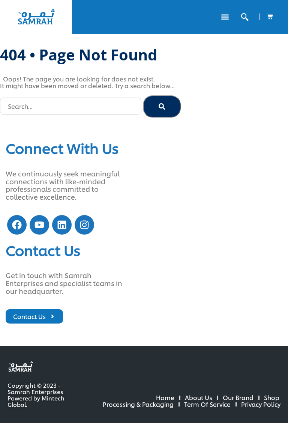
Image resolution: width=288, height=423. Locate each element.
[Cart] (270, 17)
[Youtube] (39, 225)
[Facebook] (17, 225)
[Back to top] (258, 392)
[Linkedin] (62, 225)
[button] (225, 17)
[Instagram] (84, 225)
